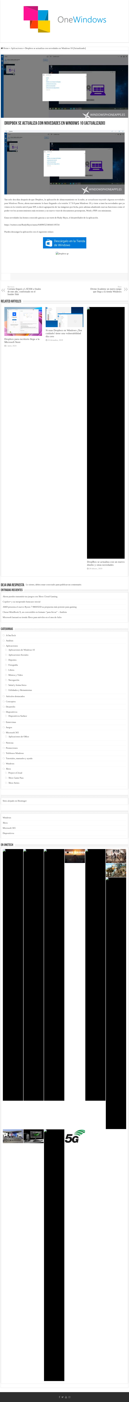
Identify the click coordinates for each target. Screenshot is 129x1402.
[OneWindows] (64, 19)
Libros (11, 670)
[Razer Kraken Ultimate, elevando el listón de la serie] (54, 1255)
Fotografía (13, 665)
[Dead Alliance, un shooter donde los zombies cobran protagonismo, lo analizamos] (116, 856)
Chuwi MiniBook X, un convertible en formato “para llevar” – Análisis (35, 612)
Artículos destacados (15, 696)
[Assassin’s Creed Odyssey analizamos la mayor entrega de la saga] (95, 975)
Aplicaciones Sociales (18, 655)
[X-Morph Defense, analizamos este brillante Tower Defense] (116, 870)
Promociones (12, 748)
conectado (50, 584)
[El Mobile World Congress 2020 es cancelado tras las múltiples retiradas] (13, 1136)
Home (6, 48)
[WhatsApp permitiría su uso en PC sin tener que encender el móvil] (34, 975)
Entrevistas (11, 722)
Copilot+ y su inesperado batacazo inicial (21, 601)
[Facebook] (59, 1397)
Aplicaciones (17, 48)
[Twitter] (62, 1397)
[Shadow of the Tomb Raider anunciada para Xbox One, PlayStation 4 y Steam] (75, 856)
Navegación (13, 680)
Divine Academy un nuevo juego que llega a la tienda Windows (105, 289)
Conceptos (11, 701)
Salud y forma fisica (17, 685)
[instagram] (69, 1397)
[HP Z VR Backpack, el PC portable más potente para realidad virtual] (34, 1136)
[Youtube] (66, 1397)
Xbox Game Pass (16, 778)
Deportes (12, 660)
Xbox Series (13, 783)
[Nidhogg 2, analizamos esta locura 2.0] (13, 975)
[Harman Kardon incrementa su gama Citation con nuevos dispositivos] (116, 1003)
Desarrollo (10, 706)
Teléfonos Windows (15, 753)
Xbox (8, 769)
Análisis (9, 640)
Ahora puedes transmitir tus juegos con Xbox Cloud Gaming (30, 596)
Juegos (9, 727)
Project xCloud (15, 773)
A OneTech (11, 635)
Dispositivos (11, 712)
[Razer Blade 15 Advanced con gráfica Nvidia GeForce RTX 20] (54, 975)
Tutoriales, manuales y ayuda (19, 758)
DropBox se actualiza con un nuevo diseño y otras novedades (106, 563)
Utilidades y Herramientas (20, 690)
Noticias (9, 743)
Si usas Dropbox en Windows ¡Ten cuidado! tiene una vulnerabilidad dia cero (64, 333)
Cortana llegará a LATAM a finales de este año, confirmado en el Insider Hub (24, 291)
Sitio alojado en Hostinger (15, 801)
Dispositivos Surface (17, 716)
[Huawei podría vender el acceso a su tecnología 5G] (75, 1136)
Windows (10, 763)
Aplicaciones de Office (18, 736)
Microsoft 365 (12, 732)
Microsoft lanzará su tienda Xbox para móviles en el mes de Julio (32, 617)
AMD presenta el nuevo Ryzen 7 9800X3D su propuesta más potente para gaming (40, 607)
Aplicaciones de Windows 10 (21, 650)
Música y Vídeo (15, 675)
